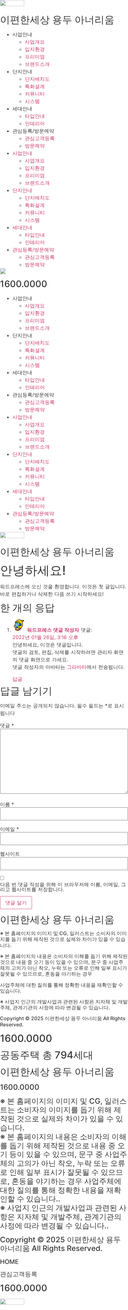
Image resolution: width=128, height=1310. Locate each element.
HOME (9, 1261)
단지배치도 (37, 79)
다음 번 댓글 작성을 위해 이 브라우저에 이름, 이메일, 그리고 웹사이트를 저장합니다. (63, 887)
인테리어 (35, 123)
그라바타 (77, 667)
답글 (17, 679)
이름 (7, 804)
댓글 (7, 725)
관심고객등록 (40, 138)
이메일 (9, 829)
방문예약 (35, 146)
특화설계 (35, 86)
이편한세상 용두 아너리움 (57, 20)
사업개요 (35, 42)
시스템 (32, 101)
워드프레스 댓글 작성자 (53, 630)
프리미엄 (35, 57)
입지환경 (35, 49)
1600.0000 (23, 283)
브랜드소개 (37, 64)
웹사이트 (10, 853)
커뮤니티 (35, 94)
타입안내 (35, 116)
